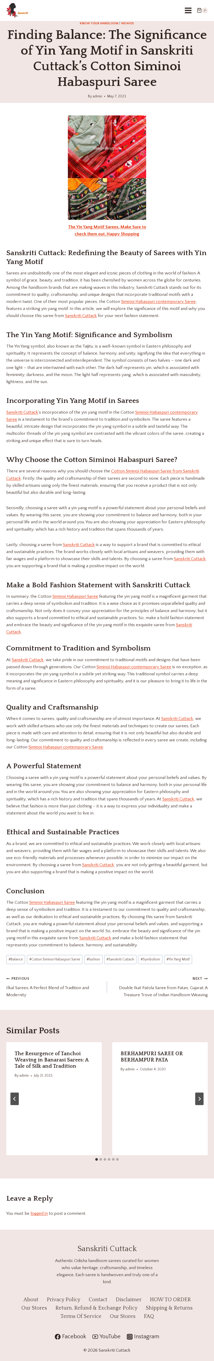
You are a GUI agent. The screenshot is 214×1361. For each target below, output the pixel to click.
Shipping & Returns (169, 1308)
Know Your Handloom (99, 23)
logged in (39, 1213)
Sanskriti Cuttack (35, 253)
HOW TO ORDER (170, 1300)
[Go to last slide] (14, 1099)
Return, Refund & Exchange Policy (96, 1308)
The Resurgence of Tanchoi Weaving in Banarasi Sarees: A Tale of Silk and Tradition (51, 1060)
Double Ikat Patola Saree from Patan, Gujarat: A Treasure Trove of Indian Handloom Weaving (163, 987)
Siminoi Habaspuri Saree (131, 460)
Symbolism (150, 959)
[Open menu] (188, 10)
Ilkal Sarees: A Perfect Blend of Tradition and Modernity (47, 987)
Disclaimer (128, 1300)
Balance (16, 959)
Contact (98, 1300)
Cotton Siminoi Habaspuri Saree (54, 959)
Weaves (127, 23)
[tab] (96, 1159)
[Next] (199, 1099)
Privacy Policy (63, 1300)
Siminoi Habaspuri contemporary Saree (158, 301)
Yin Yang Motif (46, 335)
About (30, 1300)
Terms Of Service (81, 1316)
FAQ (149, 1316)
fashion (93, 959)
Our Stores (34, 1308)
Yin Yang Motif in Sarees (97, 401)
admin (97, 96)
